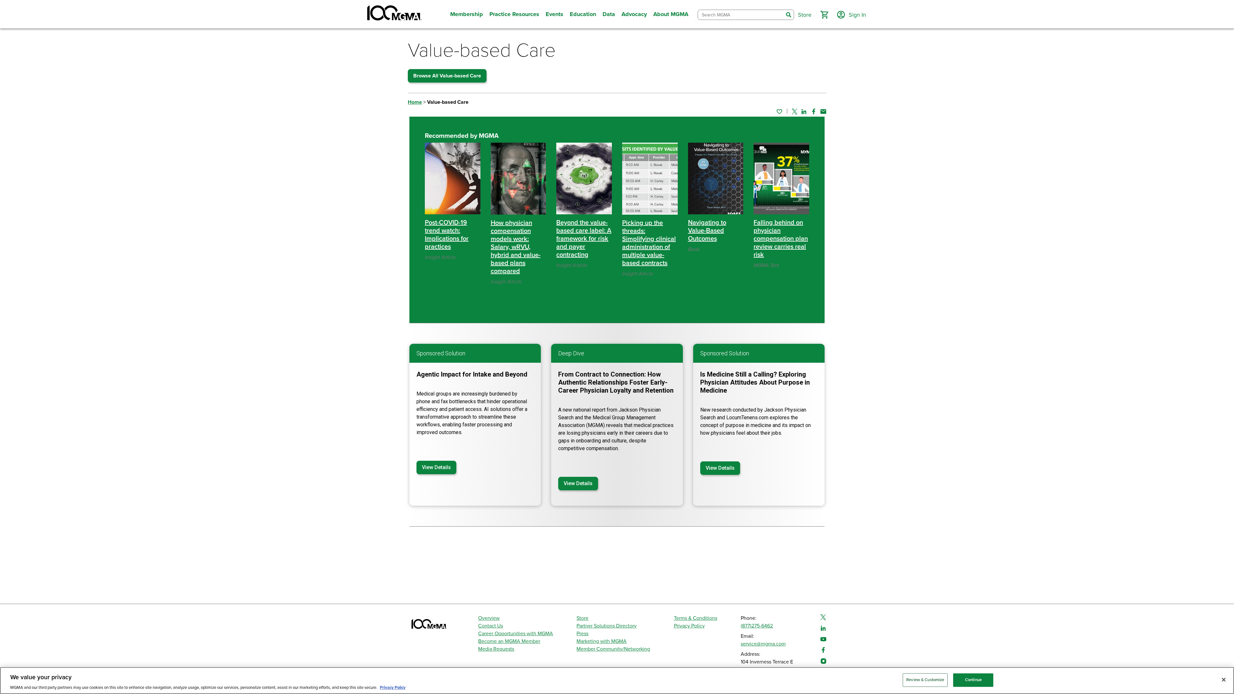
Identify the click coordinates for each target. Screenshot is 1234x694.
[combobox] (740, 15)
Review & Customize (925, 679)
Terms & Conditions (695, 618)
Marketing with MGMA (602, 641)
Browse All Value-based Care (447, 76)
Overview (489, 618)
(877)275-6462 (757, 626)
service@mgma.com (763, 644)
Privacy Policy (689, 626)
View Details (436, 467)
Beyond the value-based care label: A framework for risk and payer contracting (583, 239)
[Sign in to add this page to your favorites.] (779, 111)
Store (582, 618)
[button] (824, 14)
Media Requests (496, 649)
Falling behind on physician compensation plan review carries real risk (781, 239)
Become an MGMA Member (509, 641)
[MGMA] (394, 14)
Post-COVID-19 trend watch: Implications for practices (447, 235)
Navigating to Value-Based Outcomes (707, 231)
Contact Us (490, 626)
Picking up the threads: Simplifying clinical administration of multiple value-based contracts (649, 243)
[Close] (1224, 679)
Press (582, 633)
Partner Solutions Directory (607, 626)
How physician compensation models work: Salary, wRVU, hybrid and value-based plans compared (516, 247)
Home (415, 102)
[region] (617, 680)
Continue (973, 679)
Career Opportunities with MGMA (515, 633)
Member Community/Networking (613, 649)
